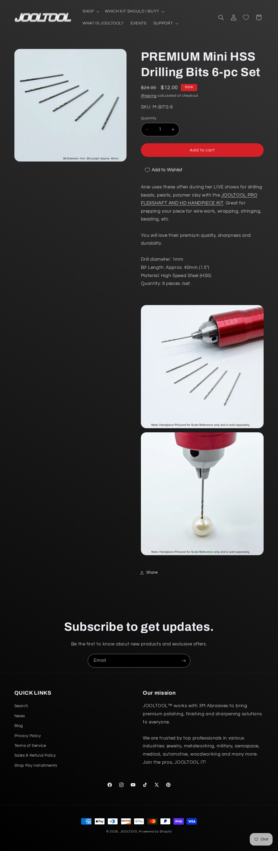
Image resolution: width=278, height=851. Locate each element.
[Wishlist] (246, 17)
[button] (90, 11)
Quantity (149, 118)
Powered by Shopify (155, 831)
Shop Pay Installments (35, 765)
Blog (18, 726)
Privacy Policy (27, 736)
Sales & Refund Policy (35, 755)
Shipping (149, 96)
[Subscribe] (184, 660)
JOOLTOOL (129, 831)
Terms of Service (30, 746)
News (19, 716)
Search (21, 706)
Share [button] (152, 572)
